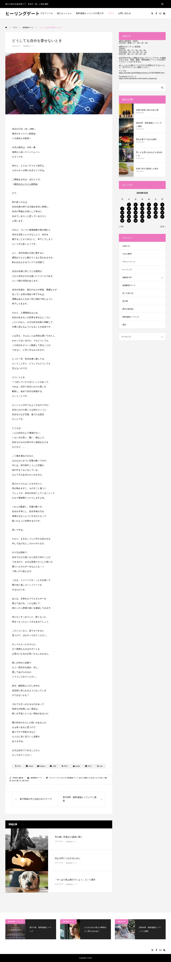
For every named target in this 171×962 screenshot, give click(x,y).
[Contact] (160, 13)
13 (162, 209)
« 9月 (121, 226)
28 (122, 221)
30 (136, 221)
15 (129, 213)
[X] (152, 13)
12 (156, 209)
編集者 (20, 778)
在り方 (63, 778)
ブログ (111, 13)
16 (136, 213)
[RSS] (164, 13)
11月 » (163, 226)
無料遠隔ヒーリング (130, 317)
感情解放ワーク (28, 46)
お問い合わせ (124, 13)
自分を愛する (17, 781)
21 (122, 217)
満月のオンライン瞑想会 (26, 184)
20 (162, 213)
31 (142, 221)
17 (142, 213)
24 (142, 217)
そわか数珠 (127, 254)
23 (136, 217)
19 (156, 213)
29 (129, 221)
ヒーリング (127, 269)
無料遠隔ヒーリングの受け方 (90, 13)
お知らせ (126, 246)
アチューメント (128, 262)
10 (142, 209)
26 (156, 217)
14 (122, 213)
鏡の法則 (25, 781)
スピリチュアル (54, 778)
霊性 (124, 325)
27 (162, 217)
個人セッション (64, 13)
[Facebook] (156, 13)
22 (129, 217)
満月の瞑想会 (128, 309)
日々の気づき (128, 293)
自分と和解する (84, 778)
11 (149, 209)
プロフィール (46, 13)
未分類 (125, 301)
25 (149, 217)
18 (149, 213)
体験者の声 (127, 277)
